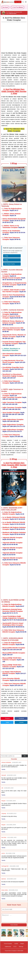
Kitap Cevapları (18, 1)
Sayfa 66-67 (13, 605)
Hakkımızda (8, 946)
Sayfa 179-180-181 (12, 435)
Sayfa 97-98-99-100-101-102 (14, 336)
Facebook (21, 718)
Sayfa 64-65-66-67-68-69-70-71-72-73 (13, 296)
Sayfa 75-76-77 (11, 302)
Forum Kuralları (8, 943)
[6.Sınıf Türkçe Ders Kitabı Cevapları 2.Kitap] (9, 933)
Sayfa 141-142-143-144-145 (14, 403)
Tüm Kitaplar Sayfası (9, 264)
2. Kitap (6, 259)
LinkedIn (21, 722)
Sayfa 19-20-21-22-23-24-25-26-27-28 (14, 220)
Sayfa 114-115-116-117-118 (13, 362)
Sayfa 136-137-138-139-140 (14, 398)
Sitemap (21, 946)
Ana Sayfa (5, 7)
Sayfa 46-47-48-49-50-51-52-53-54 (13, 278)
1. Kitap (6, 256)
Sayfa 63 (14, 290)
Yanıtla (3, 769)
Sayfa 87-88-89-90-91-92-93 (13, 323)
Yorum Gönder (14, 924)
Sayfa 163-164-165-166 (12, 420)
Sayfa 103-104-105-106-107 (14, 343)
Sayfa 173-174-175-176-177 (12, 430)
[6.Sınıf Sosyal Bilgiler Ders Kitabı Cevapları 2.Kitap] (22, 933)
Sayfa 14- (13, 513)
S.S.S (14, 946)
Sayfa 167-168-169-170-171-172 (13, 425)
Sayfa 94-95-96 (13, 329)
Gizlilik (16, 943)
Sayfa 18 (11, 214)
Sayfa (13, 518)
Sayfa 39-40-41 (11, 238)
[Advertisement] (14, 37)
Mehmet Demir (12, 13)
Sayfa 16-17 (12, 209)
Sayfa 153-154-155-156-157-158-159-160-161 (13, 414)
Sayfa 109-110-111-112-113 (14, 355)
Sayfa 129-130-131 (12, 382)
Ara (25, 755)
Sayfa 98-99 (13, 643)
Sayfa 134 (12, 394)
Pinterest (7, 718)
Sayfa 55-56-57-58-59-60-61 (14, 284)
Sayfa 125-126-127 (12, 376)
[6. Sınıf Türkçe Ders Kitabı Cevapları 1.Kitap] (3, 933)
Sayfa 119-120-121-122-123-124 (13, 369)
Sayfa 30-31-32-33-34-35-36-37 (13, 232)
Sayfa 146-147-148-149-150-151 (14, 408)
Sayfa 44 (12, 275)
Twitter (7, 722)
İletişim (22, 943)
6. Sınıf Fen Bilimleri (17, 7)
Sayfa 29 (13, 226)
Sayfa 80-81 (12, 313)
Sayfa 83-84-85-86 (12, 317)
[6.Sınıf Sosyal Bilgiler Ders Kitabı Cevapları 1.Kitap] (16, 933)
